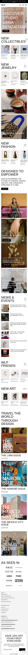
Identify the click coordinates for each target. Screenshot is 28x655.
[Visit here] (14, 543)
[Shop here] (14, 20)
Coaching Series (4, 610)
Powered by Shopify (14, 653)
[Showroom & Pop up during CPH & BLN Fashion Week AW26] (5, 353)
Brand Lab (3, 607)
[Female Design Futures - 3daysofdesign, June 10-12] (5, 317)
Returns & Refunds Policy (6, 596)
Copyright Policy (4, 599)
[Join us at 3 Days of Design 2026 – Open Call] (5, 344)
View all (26, 40)
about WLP (4, 188)
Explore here (4, 458)
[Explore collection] (14, 101)
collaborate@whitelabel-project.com (8, 624)
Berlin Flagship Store (5, 605)
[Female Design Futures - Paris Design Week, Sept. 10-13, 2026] (5, 308)
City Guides (3, 612)
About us (3, 592)
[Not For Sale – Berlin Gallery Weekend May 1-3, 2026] (5, 335)
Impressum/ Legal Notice (6, 601)
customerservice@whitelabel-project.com (9, 620)
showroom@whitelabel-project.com (8, 628)
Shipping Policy (4, 594)
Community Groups (5, 609)
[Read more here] (14, 281)
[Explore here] (14, 231)
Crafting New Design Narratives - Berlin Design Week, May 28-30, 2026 (18, 324)
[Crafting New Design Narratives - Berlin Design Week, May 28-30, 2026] (5, 326)
